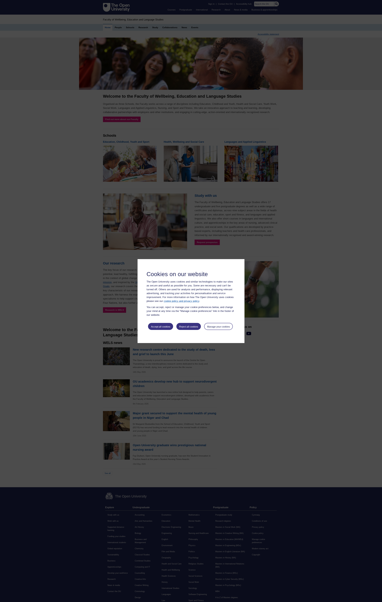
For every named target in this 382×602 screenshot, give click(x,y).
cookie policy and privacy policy (181, 301)
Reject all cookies (188, 326)
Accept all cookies (160, 326)
